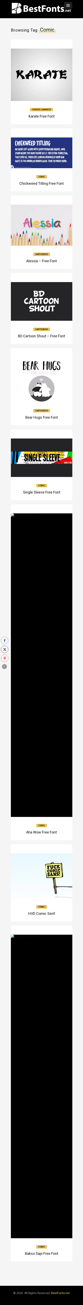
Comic (41, 177)
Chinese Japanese (41, 109)
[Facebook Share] (4, 640)
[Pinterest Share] (4, 658)
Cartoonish (41, 254)
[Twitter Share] (4, 649)
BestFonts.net (60, 1293)
